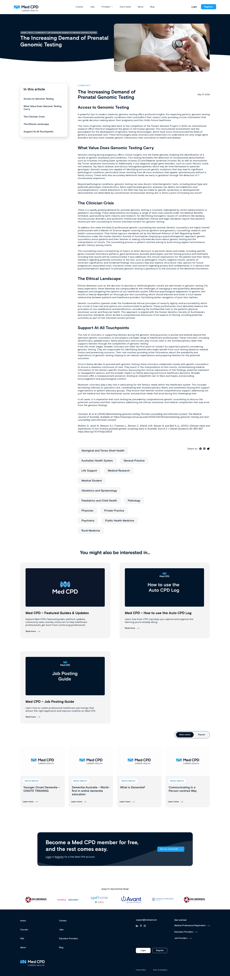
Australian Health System (97, 460)
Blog (152, 7)
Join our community (169, 849)
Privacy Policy (141, 970)
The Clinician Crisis (34, 116)
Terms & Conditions (160, 970)
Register (208, 7)
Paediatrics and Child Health (99, 500)
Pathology (134, 500)
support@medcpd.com (146, 920)
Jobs (92, 7)
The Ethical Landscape (36, 124)
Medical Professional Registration (190, 925)
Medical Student (91, 480)
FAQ (22, 938)
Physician (87, 510)
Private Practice (114, 510)
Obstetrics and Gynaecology (99, 490)
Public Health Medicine (119, 520)
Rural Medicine (90, 530)
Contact (62, 920)
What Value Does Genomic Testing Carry (42, 108)
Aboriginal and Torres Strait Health (102, 450)
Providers (106, 7)
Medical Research (119, 470)
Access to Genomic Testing (39, 98)
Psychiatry (87, 520)
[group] (42, 776)
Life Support (89, 470)
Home (23, 920)
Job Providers (180, 938)
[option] (36, 899)
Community (84, 85)
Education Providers (68, 938)
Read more (31, 631)
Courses (79, 7)
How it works (125, 7)
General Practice (134, 460)
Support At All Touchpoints (38, 131)
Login (194, 7)
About (140, 7)
